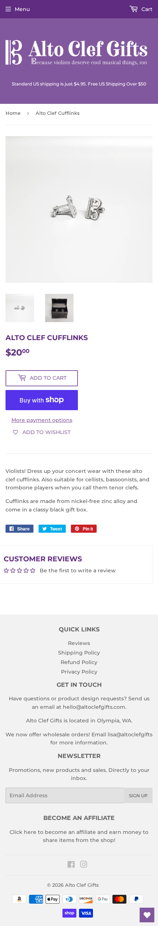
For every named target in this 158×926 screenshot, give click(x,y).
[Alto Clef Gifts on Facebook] (71, 865)
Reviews (79, 643)
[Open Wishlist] (147, 915)
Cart (146, 9)
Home (13, 113)
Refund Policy (79, 662)
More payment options (41, 420)
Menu (22, 9)
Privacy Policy (79, 671)
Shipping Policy (79, 652)
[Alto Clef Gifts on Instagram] (83, 865)
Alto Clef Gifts (82, 885)
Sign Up (138, 795)
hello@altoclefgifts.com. (94, 707)
